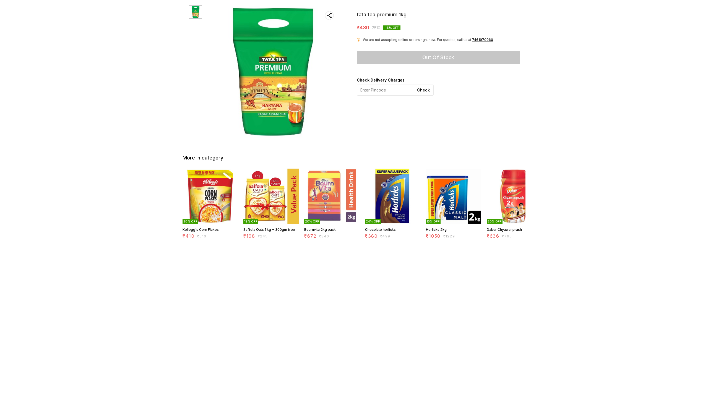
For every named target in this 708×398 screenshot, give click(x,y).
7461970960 (482, 40)
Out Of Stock (438, 57)
